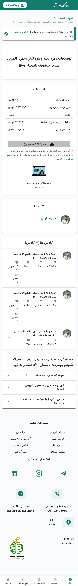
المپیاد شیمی (66, 18)
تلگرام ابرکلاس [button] (20, 32)
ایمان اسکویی (49, 218)
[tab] (61, 5)
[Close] (6, 33)
